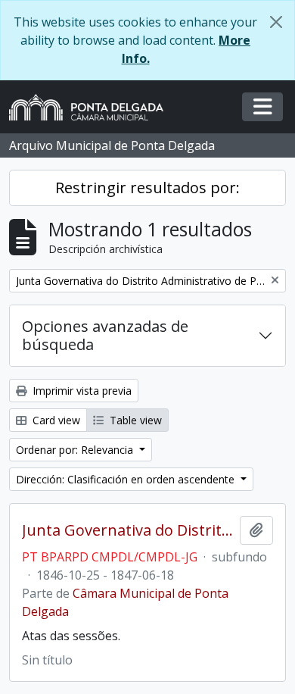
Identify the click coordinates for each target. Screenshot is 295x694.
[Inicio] (92, 107)
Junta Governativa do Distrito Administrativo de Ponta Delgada (128, 530)
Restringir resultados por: (147, 187)
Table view (134, 420)
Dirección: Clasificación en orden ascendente (127, 479)
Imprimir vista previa (81, 390)
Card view (55, 420)
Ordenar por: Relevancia (76, 449)
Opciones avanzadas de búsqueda (105, 335)
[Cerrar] (276, 22)
